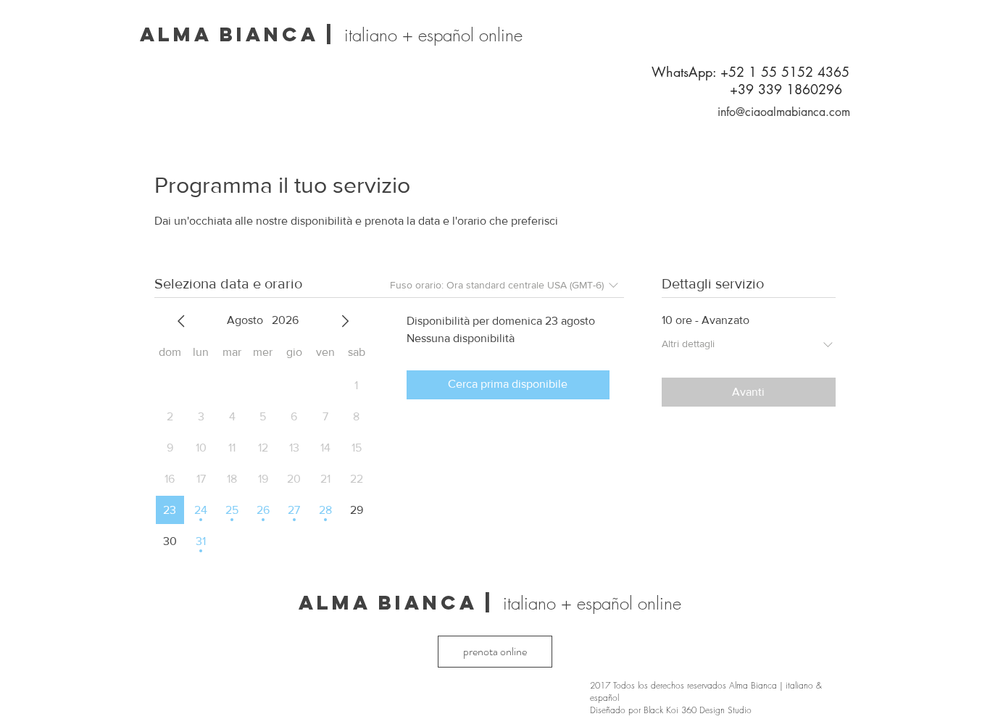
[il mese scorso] (181, 321)
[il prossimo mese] (345, 321)
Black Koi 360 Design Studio (698, 710)
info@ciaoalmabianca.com (783, 112)
